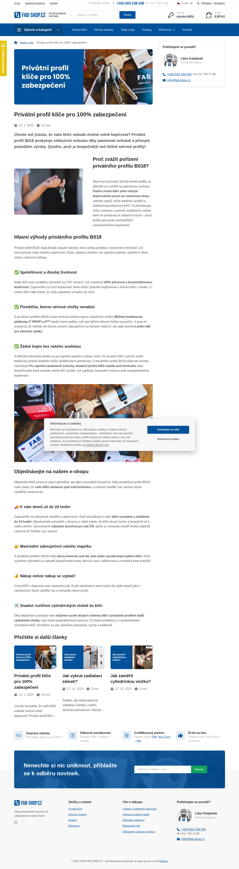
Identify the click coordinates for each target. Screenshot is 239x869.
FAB (154, 736)
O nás (17, 3)
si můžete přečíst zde (96, 444)
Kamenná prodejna (35, 3)
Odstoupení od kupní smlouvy (139, 831)
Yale (138, 740)
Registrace (219, 3)
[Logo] (40, 15)
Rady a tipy (27, 42)
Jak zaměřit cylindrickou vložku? (131, 678)
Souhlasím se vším (168, 429)
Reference (74, 825)
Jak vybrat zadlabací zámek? (82, 678)
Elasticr (163, 861)
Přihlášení (206, 3)
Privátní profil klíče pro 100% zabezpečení (32, 681)
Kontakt (54, 3)
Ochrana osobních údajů (136, 814)
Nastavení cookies (168, 439)
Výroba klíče (75, 808)
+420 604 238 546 (130, 3)
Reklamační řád (131, 825)
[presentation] (35, 657)
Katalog (72, 820)
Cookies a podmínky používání (140, 808)
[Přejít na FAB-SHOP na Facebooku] (16, 822)
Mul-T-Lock (164, 736)
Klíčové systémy (77, 814)
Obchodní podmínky (134, 820)
